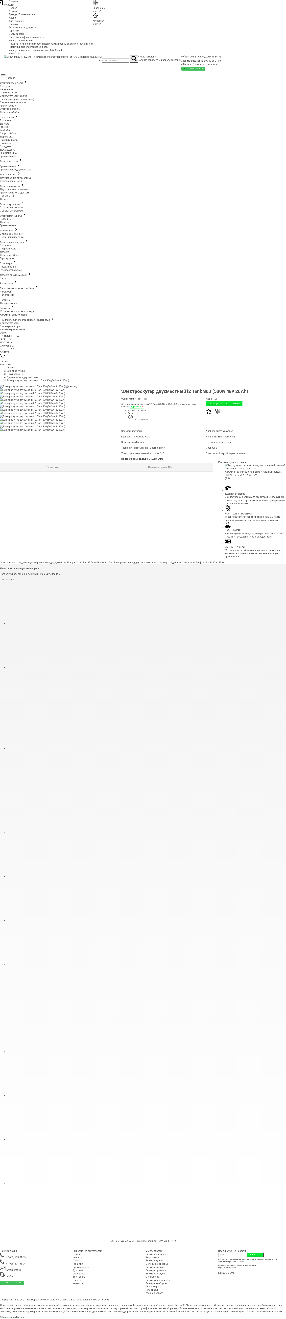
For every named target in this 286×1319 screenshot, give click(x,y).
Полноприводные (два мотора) (17, 99)
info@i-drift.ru (13, 1270)
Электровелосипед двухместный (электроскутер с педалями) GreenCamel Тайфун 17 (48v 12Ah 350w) (169, 562)
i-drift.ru (9, 1276)
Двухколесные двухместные (15, 178)
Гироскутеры (7, 258)
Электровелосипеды (11, 83)
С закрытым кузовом (11, 210)
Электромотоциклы (11, 216)
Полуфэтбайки (8, 133)
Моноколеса (7, 230)
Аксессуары (7, 283)
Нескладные (7, 89)
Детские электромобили (13, 275)
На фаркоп (6, 291)
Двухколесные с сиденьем (14, 189)
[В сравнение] (217, 413)
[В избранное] (209, 413)
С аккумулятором (9, 323)
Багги (3, 278)
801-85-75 (211, 56)
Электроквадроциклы (12, 242)
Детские (4, 123)
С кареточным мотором (13, 102)
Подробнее (135, 406)
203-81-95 (191, 56)
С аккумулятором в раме (13, 96)
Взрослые (5, 120)
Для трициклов (8, 303)
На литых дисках (9, 140)
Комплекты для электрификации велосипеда (25, 320)
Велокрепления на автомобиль (17, 288)
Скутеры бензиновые (11, 181)
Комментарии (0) (160, 467)
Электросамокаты (10, 186)
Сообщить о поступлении (224, 403)
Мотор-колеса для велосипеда (17, 311)
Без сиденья (7, 196)
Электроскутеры (9, 161)
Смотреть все (7, 579)
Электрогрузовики (10, 204)
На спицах (5, 143)
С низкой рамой (8, 92)
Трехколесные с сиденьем (14, 192)
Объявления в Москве (12, 1317)
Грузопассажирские (11, 270)
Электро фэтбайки (10, 109)
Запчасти (5, 308)
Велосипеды (7, 117)
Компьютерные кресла (12, 329)
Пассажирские (8, 266)
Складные (5, 86)
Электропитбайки (10, 112)
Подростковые (8, 248)
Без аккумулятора (10, 326)
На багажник (7, 295)
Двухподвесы (7, 149)
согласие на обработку (266, 1265)
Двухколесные (8, 174)
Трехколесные (8, 105)
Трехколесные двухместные (15, 169)
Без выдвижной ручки (12, 237)
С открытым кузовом (11, 207)
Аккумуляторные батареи (14, 314)
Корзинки (5, 300)
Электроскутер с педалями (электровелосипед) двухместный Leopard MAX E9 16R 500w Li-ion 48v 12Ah (56, 562)
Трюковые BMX (8, 153)
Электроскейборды (10, 255)
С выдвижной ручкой (11, 234)
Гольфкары (6, 263)
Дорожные (6, 136)
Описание (53, 467)
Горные (4, 127)
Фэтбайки (5, 130)
